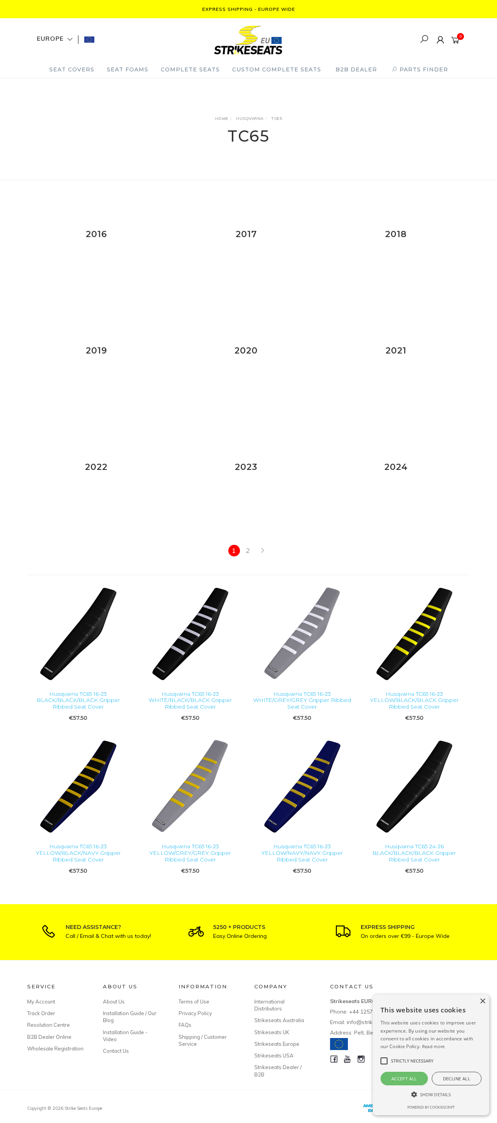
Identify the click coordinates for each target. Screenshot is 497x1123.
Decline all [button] (456, 1078)
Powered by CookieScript (431, 1107)
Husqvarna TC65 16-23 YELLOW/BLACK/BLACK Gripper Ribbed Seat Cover (414, 700)
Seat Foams (127, 69)
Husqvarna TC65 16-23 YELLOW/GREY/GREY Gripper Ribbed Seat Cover (190, 853)
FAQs (185, 1025)
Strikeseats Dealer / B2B (278, 1070)
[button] (431, 1094)
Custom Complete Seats (276, 69)
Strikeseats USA (274, 1055)
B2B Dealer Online (49, 1037)
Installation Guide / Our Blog (129, 1016)
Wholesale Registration (55, 1048)
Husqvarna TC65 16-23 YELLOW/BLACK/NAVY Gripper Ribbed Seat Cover (78, 853)
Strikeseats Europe (276, 1044)
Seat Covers (71, 69)
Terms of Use (194, 1001)
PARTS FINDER (423, 69)
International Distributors (269, 1005)
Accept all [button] (404, 1078)
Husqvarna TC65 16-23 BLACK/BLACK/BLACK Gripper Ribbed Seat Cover (78, 700)
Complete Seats (190, 69)
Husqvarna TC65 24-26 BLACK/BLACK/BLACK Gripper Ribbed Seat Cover (414, 853)
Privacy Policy (195, 1013)
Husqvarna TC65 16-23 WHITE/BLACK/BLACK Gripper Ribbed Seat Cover (190, 700)
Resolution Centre (48, 1025)
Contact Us (116, 1051)
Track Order (41, 1013)
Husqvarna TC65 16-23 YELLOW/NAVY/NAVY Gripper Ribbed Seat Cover (302, 853)
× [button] (482, 1001)
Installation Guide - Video (125, 1035)
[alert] (431, 1055)
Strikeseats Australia (279, 1020)
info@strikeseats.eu (372, 1022)
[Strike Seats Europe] (248, 39)
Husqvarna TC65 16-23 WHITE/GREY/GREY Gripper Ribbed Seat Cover (302, 700)
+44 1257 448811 (371, 1011)
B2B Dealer (356, 69)
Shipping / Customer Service (203, 1040)
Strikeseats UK (271, 1032)
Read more (433, 1046)
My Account (41, 1001)
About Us (114, 1001)
